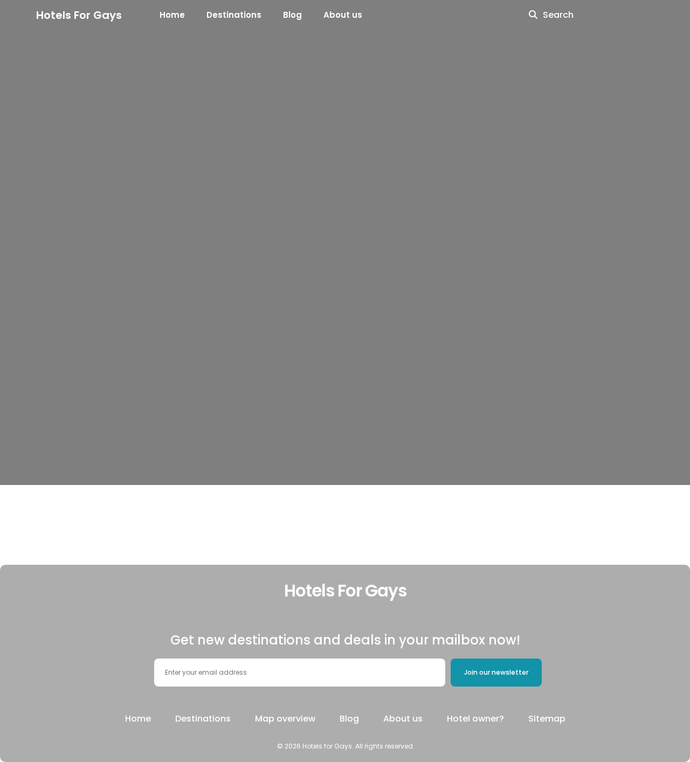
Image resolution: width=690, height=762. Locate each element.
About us (342, 14)
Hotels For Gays (79, 15)
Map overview (285, 718)
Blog (292, 14)
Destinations (233, 14)
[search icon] (533, 15)
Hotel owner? (475, 718)
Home (172, 14)
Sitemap (546, 718)
